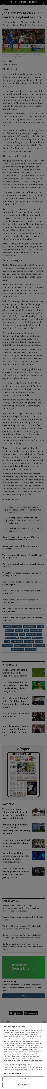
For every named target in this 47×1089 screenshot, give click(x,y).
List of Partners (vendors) (12, 1073)
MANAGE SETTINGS (23, 1085)
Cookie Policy (33, 1050)
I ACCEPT (23, 1078)
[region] (23, 1056)
